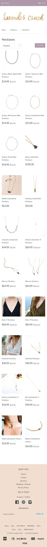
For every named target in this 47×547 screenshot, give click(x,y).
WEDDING (30, 526)
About (14, 529)
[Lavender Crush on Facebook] (17, 503)
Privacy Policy (23, 487)
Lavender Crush (17, 533)
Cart (43, 3)
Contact (23, 477)
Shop (12, 526)
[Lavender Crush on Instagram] (30, 503)
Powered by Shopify (31, 533)
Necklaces (13, 30)
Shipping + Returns (23, 484)
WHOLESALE (28, 529)
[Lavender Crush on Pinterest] (23, 503)
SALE (38, 526)
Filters (40, 45)
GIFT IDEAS (21, 526)
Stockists (23, 481)
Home (4, 30)
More (20, 529)
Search (23, 474)
